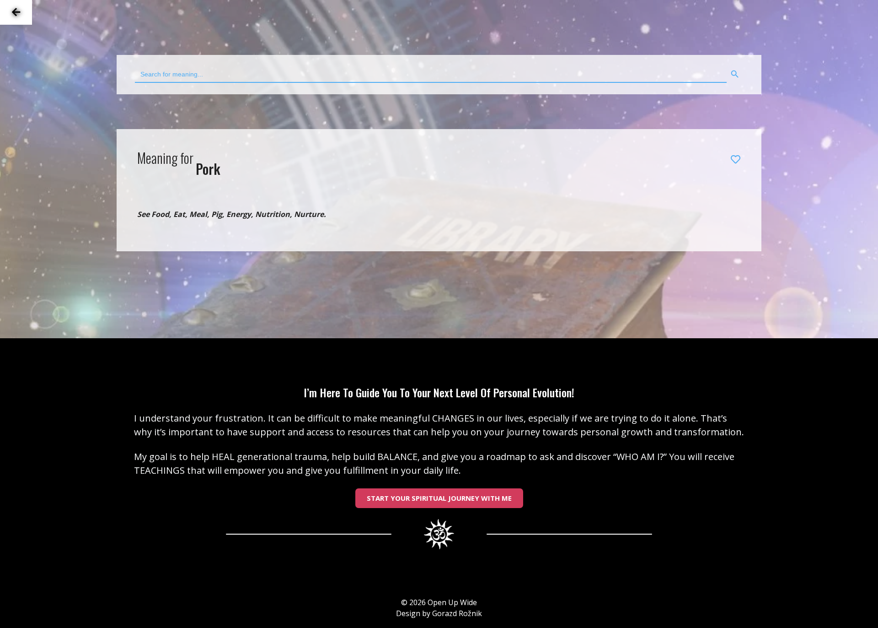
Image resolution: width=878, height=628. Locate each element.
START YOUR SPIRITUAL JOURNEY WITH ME (439, 498)
